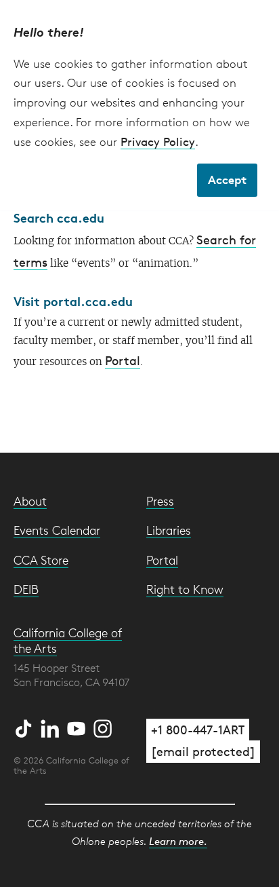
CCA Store (41, 559)
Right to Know (184, 589)
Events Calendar (57, 530)
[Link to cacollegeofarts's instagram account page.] (103, 726)
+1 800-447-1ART (197, 729)
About (30, 500)
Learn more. (178, 841)
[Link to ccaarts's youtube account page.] (78, 726)
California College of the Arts (68, 640)
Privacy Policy (158, 141)
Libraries (168, 530)
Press (160, 500)
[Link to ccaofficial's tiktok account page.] (25, 726)
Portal (122, 360)
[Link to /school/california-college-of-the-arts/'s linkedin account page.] (52, 726)
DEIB (26, 589)
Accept (227, 179)
